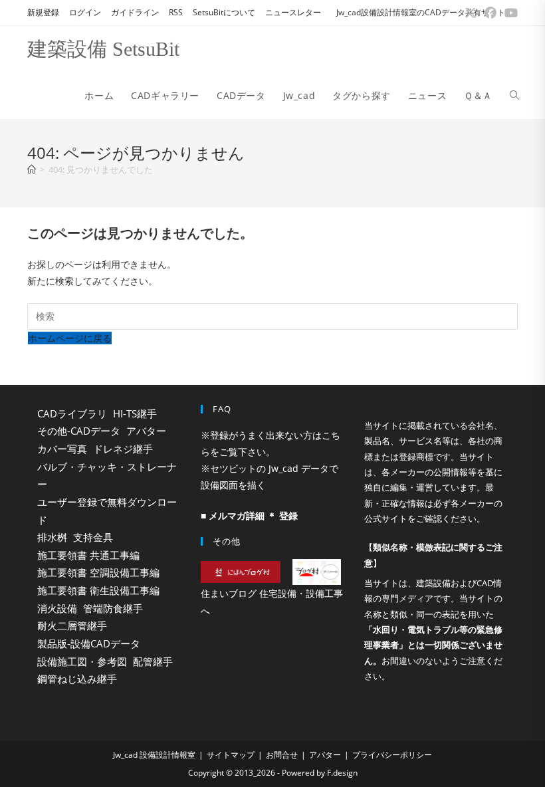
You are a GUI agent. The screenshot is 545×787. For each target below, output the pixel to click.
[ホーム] (31, 169)
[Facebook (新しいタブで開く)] (490, 12)
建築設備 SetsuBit (103, 49)
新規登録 (43, 12)
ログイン (85, 12)
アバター (146, 430)
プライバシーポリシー (392, 754)
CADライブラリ (72, 413)
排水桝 (52, 537)
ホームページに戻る (70, 338)
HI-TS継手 (135, 413)
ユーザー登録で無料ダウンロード (107, 510)
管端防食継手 (113, 608)
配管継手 (153, 661)
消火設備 (57, 608)
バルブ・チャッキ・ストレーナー (107, 475)
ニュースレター (293, 12)
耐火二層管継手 (72, 625)
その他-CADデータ (78, 430)
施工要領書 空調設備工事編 (98, 572)
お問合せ (282, 754)
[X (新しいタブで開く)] (471, 12)
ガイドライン (135, 12)
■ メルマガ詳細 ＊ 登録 (249, 515)
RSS (176, 12)
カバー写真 (62, 448)
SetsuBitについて (224, 12)
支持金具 (93, 537)
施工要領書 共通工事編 (88, 555)
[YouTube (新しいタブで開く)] (509, 12)
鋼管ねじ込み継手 (77, 678)
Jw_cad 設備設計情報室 (154, 754)
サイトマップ (231, 754)
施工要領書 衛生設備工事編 (98, 590)
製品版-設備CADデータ (88, 643)
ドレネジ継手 (123, 448)
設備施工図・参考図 (82, 661)
